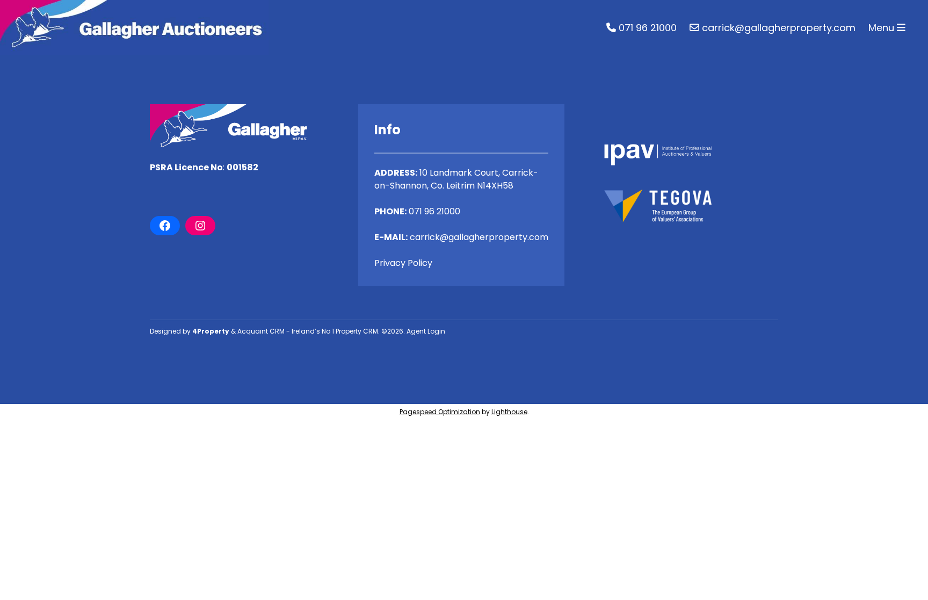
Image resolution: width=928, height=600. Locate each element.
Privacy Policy (403, 263)
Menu (882, 27)
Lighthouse (509, 411)
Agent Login (426, 331)
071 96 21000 (646, 27)
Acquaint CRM (261, 331)
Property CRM (357, 331)
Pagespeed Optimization (440, 411)
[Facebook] (165, 225)
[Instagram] (200, 225)
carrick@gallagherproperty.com (777, 27)
